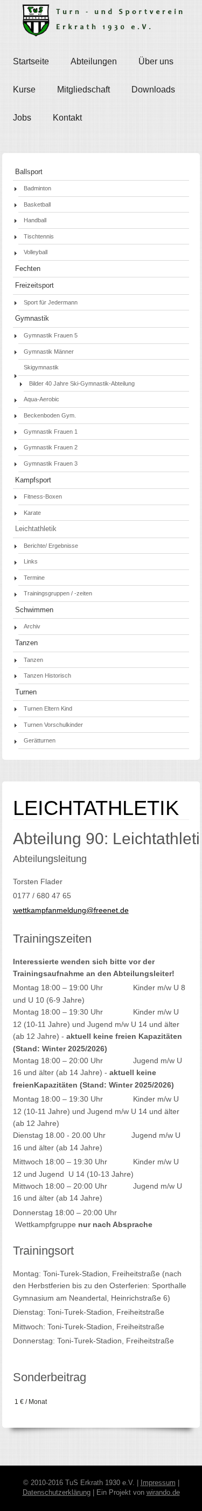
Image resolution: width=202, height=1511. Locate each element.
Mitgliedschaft (83, 89)
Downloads (153, 89)
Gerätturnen (39, 740)
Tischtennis (39, 236)
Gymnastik (32, 318)
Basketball (37, 204)
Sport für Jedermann (51, 302)
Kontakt (67, 117)
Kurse (24, 89)
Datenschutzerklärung (56, 1492)
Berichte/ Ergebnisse (51, 545)
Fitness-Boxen (43, 496)
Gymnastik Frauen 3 (51, 463)
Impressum (158, 1483)
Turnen (26, 692)
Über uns (155, 61)
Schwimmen (34, 610)
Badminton (37, 188)
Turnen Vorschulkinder (53, 724)
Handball (35, 220)
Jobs (22, 117)
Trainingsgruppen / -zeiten (58, 593)
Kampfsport (33, 480)
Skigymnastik (41, 367)
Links (31, 561)
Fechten (27, 269)
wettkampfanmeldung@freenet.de (71, 910)
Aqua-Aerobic (41, 399)
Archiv (32, 626)
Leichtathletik (36, 529)
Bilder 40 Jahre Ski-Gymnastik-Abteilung (82, 383)
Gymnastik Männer (49, 351)
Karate (32, 512)
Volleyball (35, 252)
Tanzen (26, 643)
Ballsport (29, 172)
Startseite (31, 61)
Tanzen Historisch (47, 675)
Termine (34, 577)
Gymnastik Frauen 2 (51, 447)
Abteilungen (94, 61)
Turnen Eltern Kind (48, 708)
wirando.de (163, 1492)
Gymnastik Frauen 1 (51, 431)
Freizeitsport (34, 285)
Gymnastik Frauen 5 (51, 335)
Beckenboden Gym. (50, 415)
